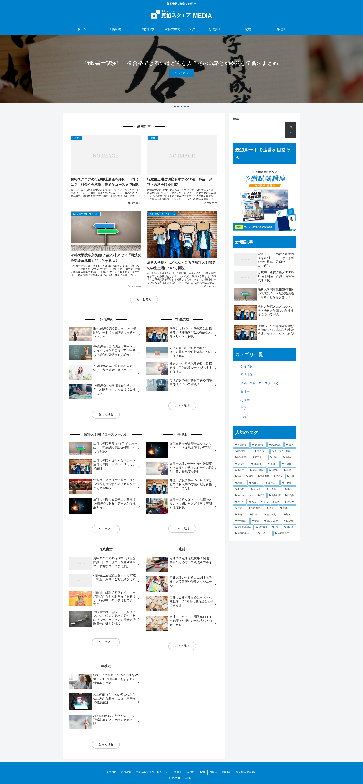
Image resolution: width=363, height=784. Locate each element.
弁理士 (245, 391)
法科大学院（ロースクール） (260, 383)
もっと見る (144, 299)
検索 (236, 119)
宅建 (243, 408)
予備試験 (246, 366)
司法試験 (246, 374)
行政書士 (246, 400)
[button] (175, 106)
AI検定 (244, 417)
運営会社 (226, 772)
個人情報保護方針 (246, 772)
